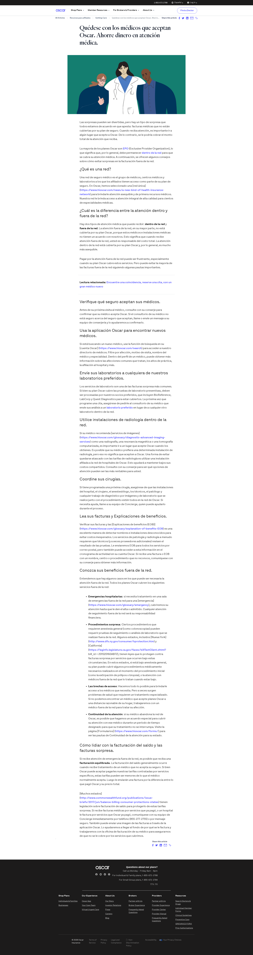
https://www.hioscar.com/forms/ (136, 731)
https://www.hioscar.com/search (120, 348)
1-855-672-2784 (150, 880)
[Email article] (191, 18)
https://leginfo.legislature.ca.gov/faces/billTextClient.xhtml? (127, 650)
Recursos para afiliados (80, 18)
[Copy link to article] (196, 18)
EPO (125, 148)
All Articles (60, 18)
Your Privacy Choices (172, 940)
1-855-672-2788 (160, 3)
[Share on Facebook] (179, 18)
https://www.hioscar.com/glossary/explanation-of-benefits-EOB (121, 529)
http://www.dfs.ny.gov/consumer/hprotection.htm (121, 641)
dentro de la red (151, 153)
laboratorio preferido (120, 407)
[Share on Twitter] (183, 18)
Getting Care (101, 18)
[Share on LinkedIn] (187, 18)
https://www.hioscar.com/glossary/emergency (119, 605)
